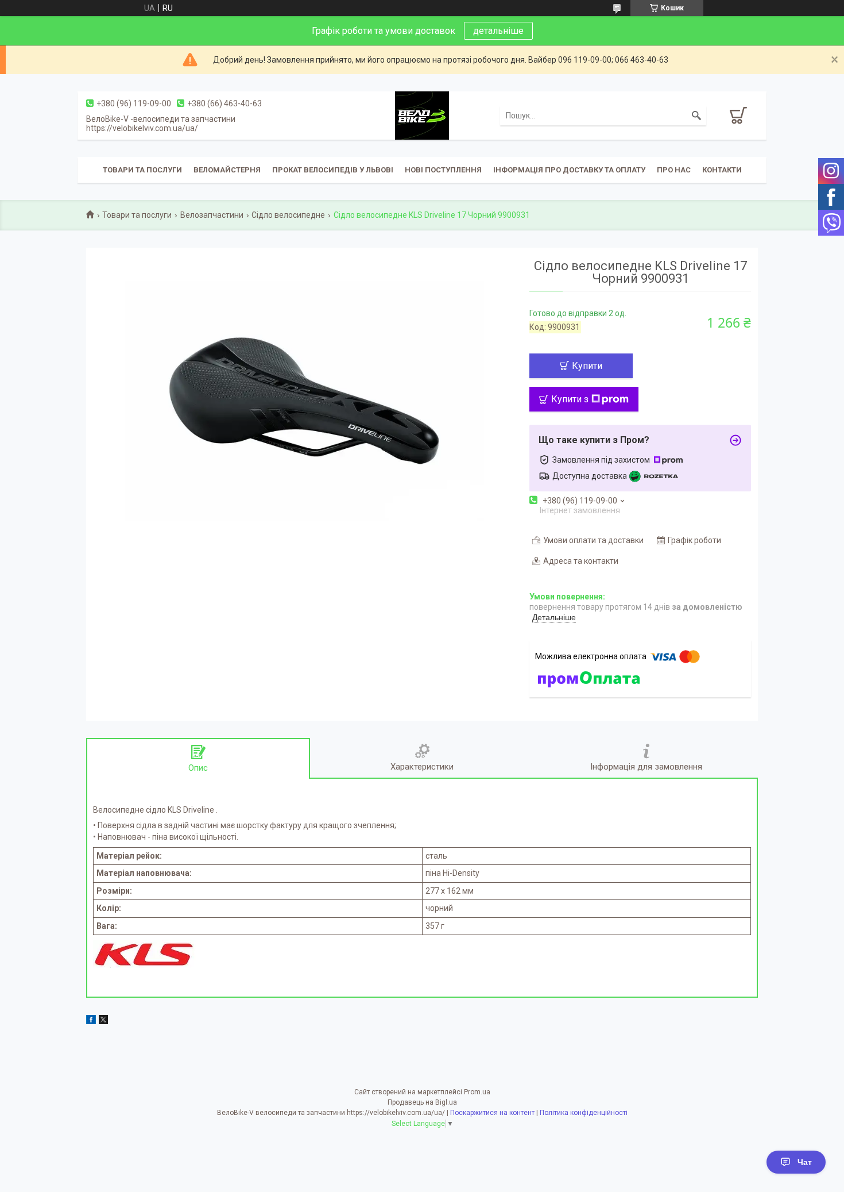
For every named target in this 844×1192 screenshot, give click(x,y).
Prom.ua (477, 1092)
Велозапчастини (211, 215)
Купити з (570, 399)
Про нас (674, 170)
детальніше (498, 30)
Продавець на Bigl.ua (422, 1102)
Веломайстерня (227, 170)
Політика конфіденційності (584, 1113)
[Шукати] (696, 115)
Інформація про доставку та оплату (569, 170)
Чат (804, 1162)
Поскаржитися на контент (492, 1113)
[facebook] (91, 1021)
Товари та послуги (142, 170)
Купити (587, 365)
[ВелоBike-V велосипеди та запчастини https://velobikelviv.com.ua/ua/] (422, 115)
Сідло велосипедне (288, 215)
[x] (103, 1021)
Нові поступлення (443, 170)
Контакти (722, 170)
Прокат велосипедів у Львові (332, 170)
